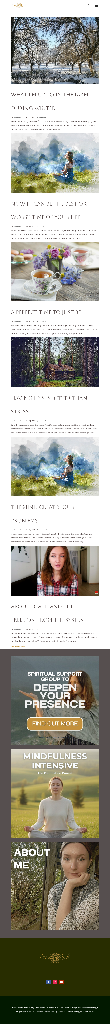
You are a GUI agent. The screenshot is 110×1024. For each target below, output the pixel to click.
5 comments (42, 421)
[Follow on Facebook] (48, 982)
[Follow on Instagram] (55, 982)
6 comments (41, 117)
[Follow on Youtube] (61, 982)
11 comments (42, 530)
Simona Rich (19, 117)
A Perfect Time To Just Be (46, 312)
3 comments (42, 226)
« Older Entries (18, 647)
